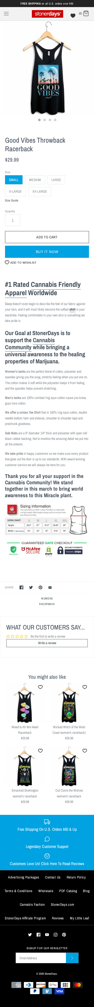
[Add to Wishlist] (40, 687)
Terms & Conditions (19, 891)
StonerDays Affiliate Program (25, 918)
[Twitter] (30, 935)
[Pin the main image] (40, 587)
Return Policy (76, 877)
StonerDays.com (62, 904)
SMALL (14, 180)
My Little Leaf (79, 918)
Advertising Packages (23, 877)
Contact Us (53, 877)
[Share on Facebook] (21, 587)
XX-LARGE (39, 191)
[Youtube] (47, 935)
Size (7, 172)
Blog (86, 891)
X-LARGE (15, 191)
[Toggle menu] (6, 13)
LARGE (56, 180)
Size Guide (11, 201)
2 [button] (44, 120)
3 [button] (49, 120)
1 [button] (39, 120)
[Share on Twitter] (31, 587)
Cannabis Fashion (32, 904)
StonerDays (51, 973)
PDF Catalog (68, 891)
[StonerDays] (47, 14)
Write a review (47, 643)
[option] (47, 68)
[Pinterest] (64, 935)
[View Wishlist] (73, 17)
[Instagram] (55, 935)
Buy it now (47, 252)
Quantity (10, 211)
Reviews (58, 918)
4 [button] (54, 120)
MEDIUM (35, 180)
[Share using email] (50, 587)
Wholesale (45, 891)
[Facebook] (38, 935)
